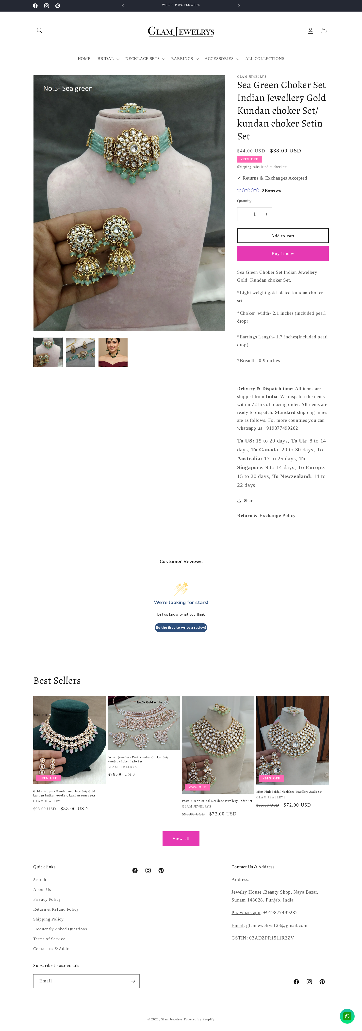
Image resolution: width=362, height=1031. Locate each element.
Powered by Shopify (199, 1019)
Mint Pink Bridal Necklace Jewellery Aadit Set (289, 792)
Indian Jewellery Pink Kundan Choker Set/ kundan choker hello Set (138, 759)
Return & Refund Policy (56, 909)
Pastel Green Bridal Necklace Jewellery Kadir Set (217, 801)
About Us (42, 889)
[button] (39, 30)
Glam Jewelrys (251, 76)
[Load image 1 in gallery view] (48, 352)
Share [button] (249, 500)
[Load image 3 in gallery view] (113, 352)
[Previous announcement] (122, 5)
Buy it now (283, 253)
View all (181, 838)
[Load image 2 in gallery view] (80, 352)
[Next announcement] (239, 5)
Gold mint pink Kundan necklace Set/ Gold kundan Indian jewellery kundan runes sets (64, 794)
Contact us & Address (53, 948)
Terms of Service (49, 939)
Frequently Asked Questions (60, 929)
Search (39, 879)
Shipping (244, 167)
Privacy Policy (47, 899)
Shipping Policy (48, 919)
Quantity (244, 201)
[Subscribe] (132, 981)
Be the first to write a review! (181, 627)
